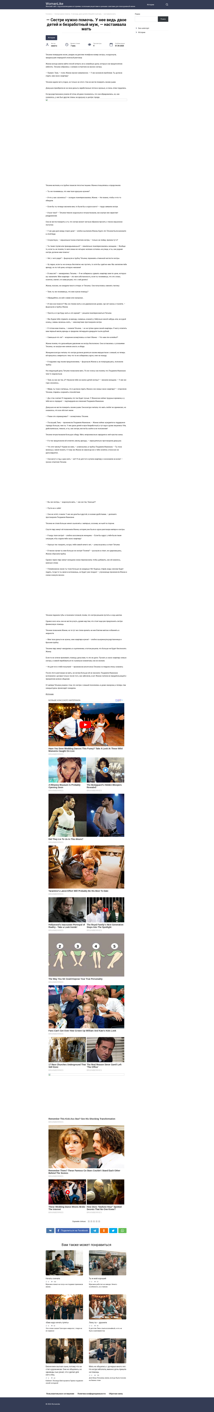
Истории (150, 5)
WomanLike (54, 4)
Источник (50, 694)
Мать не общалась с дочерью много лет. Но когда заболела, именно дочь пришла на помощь (107, 1369)
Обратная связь (116, 1394)
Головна (49, 14)
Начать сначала (53, 1278)
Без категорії (143, 28)
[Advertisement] (86, 482)
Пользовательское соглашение (60, 1394)
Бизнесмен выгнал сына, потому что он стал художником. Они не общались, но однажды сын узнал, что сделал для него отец (64, 1370)
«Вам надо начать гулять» (57, 1322)
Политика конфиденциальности (92, 1394)
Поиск (137, 14)
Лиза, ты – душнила (98, 1322)
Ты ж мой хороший (97, 1278)
